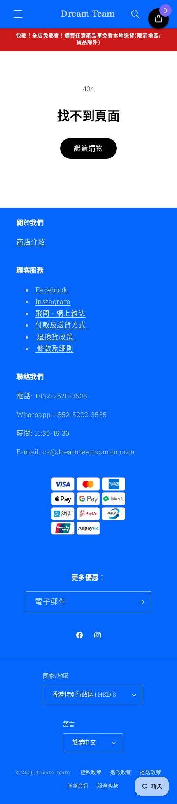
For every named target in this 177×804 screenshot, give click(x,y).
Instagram (53, 301)
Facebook (51, 289)
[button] (18, 14)
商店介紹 (31, 241)
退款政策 (120, 772)
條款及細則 (54, 348)
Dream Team (53, 772)
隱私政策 (91, 772)
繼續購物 (88, 148)
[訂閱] (141, 602)
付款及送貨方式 (60, 324)
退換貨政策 (55, 336)
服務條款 (107, 786)
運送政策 (150, 772)
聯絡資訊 (78, 786)
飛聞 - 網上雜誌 (60, 313)
